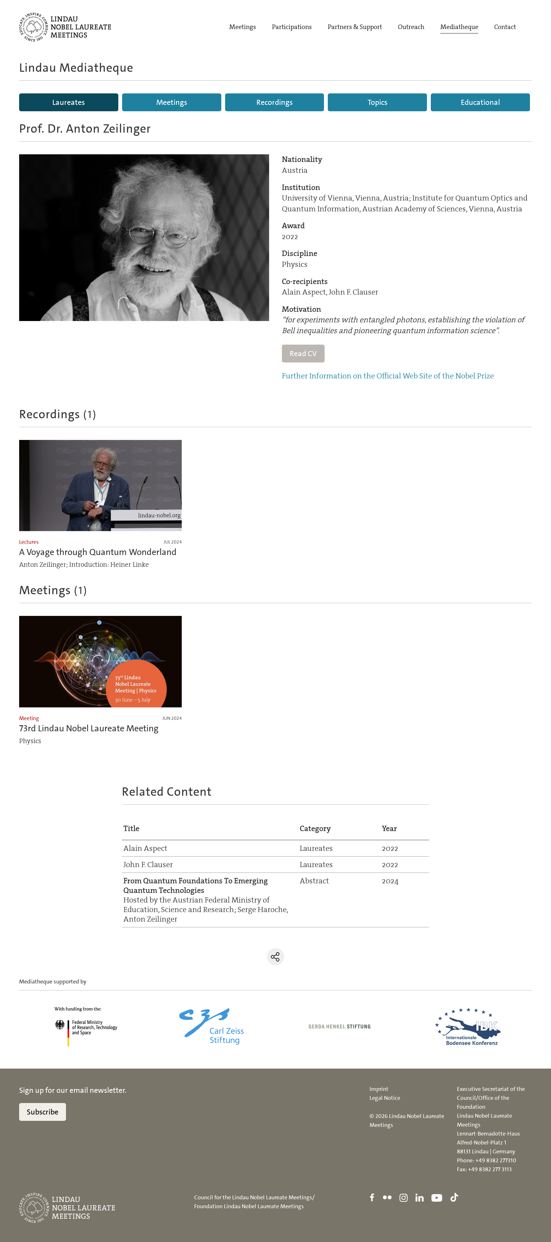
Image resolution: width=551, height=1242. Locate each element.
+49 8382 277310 (495, 1160)
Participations (292, 27)
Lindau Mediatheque (76, 68)
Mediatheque (459, 27)
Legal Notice (385, 1098)
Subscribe (42, 1112)
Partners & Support (355, 27)
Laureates (68, 102)
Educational (480, 102)
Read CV (303, 353)
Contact (505, 27)
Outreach (411, 27)
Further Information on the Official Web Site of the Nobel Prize (388, 376)
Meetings (242, 27)
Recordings (274, 102)
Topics (377, 102)
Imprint (379, 1089)
